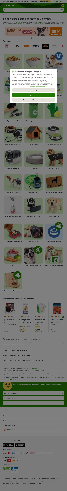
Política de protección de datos (37, 86)
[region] (33, 86)
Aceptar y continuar (33, 95)
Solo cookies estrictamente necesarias (33, 100)
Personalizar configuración (33, 90)
